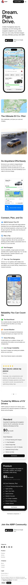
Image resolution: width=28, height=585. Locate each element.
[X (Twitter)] (6, 547)
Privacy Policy (5, 573)
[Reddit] (9, 547)
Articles (2, 555)
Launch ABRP (18, 1)
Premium (3, 553)
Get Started (14, 455)
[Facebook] (1, 547)
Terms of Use (4, 575)
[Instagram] (11, 547)
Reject (3, 582)
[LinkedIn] (4, 547)
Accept (8, 582)
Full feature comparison (13, 513)
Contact (3, 567)
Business (3, 557)
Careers (3, 565)
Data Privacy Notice (7, 580)
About (2, 563)
